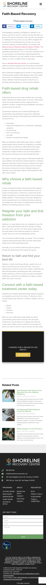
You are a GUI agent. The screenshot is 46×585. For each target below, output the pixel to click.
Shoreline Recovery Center (17, 63)
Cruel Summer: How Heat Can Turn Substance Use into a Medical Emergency (29, 392)
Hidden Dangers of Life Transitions (29, 429)
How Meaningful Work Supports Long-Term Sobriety (28, 410)
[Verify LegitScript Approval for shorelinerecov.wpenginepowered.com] (6, 549)
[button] (8, 26)
